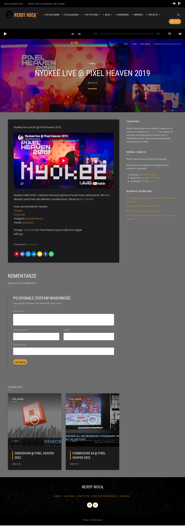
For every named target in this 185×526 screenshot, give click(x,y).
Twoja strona (19, 344)
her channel (86, 199)
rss (174, 21)
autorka (69, 496)
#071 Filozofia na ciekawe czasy (143, 211)
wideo (134, 44)
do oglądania (71, 14)
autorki (152, 181)
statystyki (83, 496)
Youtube (18, 210)
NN (143, 181)
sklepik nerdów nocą (13, 4)
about (58, 496)
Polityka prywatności (105, 496)
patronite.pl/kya (148, 174)
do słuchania (53, 14)
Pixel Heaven (145, 44)
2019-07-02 (93, 83)
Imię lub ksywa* (20, 330)
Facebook (19, 214)
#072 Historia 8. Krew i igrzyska (142, 206)
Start (126, 44)
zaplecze (153, 14)
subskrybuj (123, 14)
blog (107, 14)
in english (32, 245)
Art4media (29, 229)
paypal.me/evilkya (150, 178)
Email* (67, 330)
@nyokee (28, 222)
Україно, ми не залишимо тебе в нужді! (46, 4)
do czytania (92, 14)
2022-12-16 (16, 464)
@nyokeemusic (34, 218)
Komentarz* (19, 311)
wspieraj (138, 14)
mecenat (125, 496)
